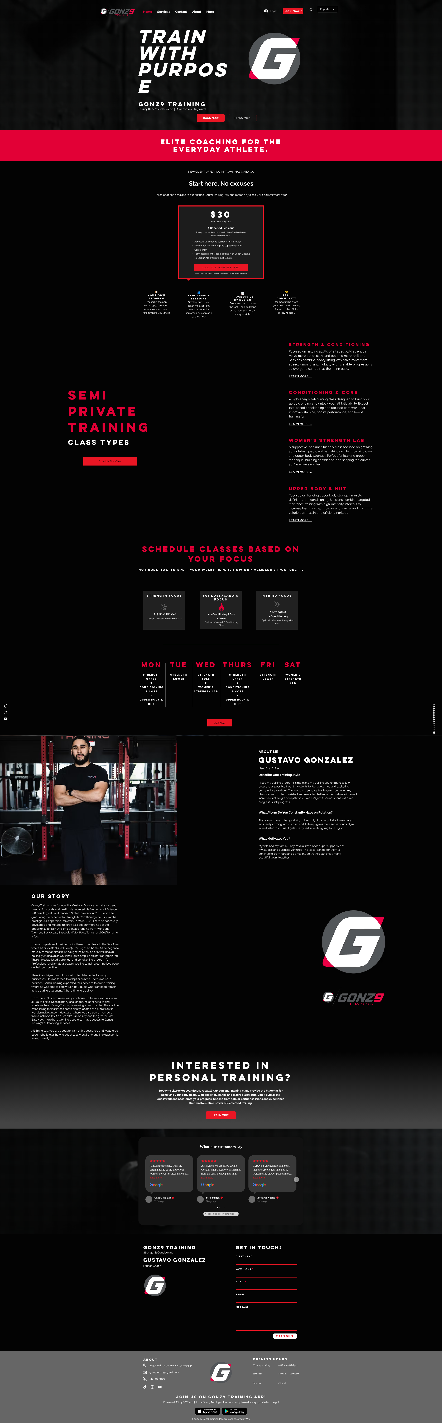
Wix (248, 1419)
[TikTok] (5, 706)
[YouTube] (5, 719)
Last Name (243, 1269)
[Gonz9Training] (5, 712)
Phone (240, 1294)
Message (242, 1307)
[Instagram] (152, 1387)
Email (240, 1282)
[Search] (311, 9)
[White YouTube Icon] (160, 1387)
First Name (244, 1256)
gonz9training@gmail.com (164, 1372)
